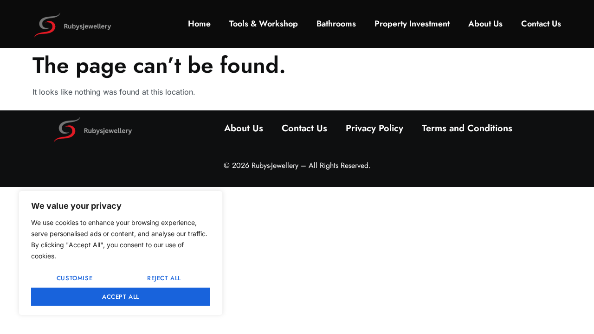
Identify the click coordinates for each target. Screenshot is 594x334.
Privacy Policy (374, 128)
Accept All (120, 296)
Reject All (164, 278)
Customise (74, 278)
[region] (121, 253)
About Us (485, 24)
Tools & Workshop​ (263, 24)
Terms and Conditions (467, 128)
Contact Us (541, 24)
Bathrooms (336, 24)
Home (199, 24)
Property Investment (412, 24)
